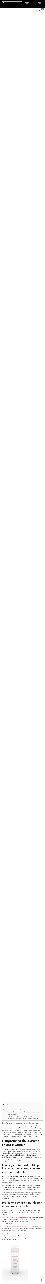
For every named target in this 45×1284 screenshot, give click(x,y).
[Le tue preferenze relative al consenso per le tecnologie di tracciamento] (41, 1280)
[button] (27, 4)
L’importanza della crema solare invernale (16, 1110)
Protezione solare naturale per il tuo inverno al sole (21, 1116)
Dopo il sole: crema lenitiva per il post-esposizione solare (23, 1118)
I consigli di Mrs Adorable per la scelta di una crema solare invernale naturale (24, 1113)
